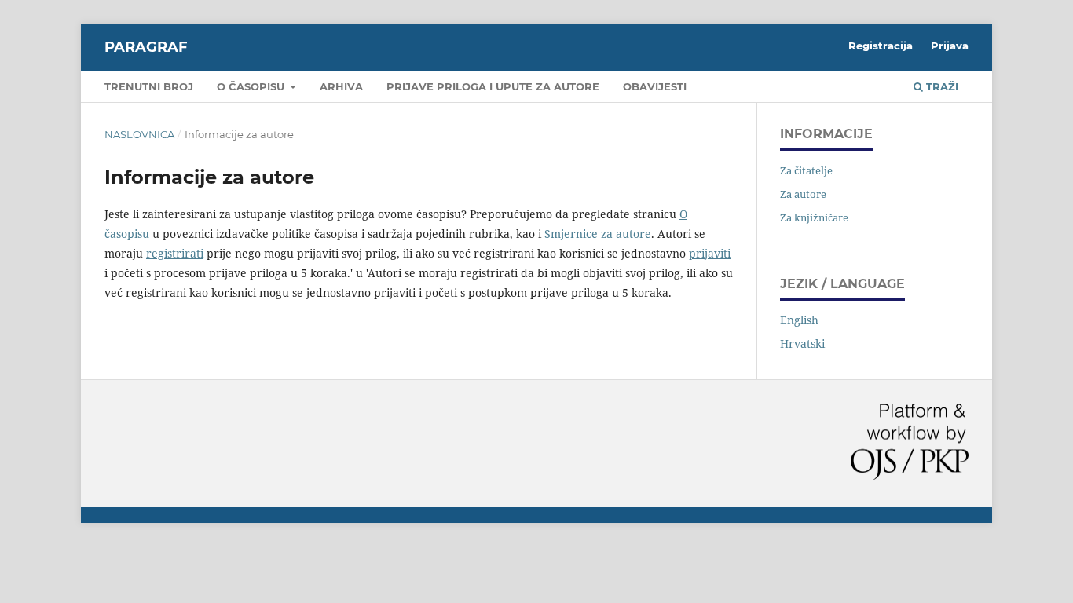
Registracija (880, 45)
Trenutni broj (148, 86)
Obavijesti (655, 86)
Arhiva (341, 86)
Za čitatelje (806, 170)
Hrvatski (802, 343)
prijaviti (710, 253)
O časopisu (252, 86)
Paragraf (145, 47)
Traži (940, 86)
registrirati (174, 253)
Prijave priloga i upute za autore (492, 86)
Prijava (950, 45)
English (799, 319)
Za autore (803, 194)
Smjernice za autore (597, 233)
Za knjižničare (814, 217)
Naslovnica (139, 134)
